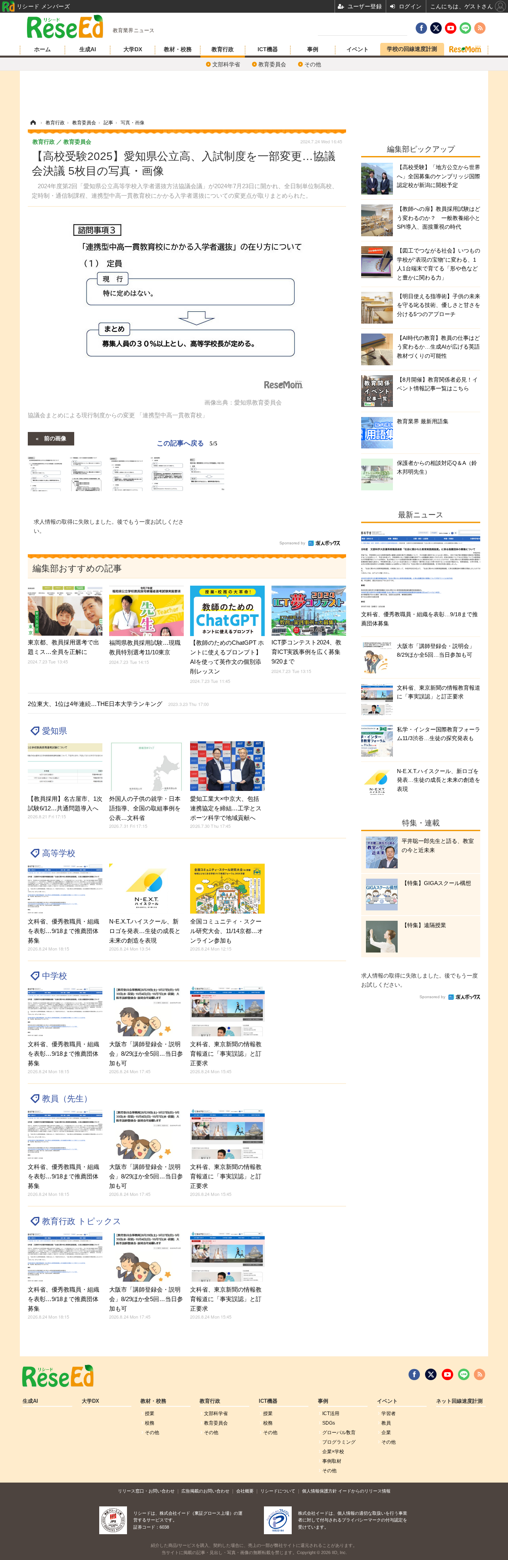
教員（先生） (67, 1098)
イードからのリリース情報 (364, 1491)
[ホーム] (33, 122)
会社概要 (245, 1491)
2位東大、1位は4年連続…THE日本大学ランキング (118, 703)
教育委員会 (272, 64)
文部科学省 (226, 64)
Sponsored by (292, 543)
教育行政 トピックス (81, 1221)
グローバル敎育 (339, 1432)
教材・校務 (178, 49)
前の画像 (55, 438)
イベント (357, 49)
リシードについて (277, 1491)
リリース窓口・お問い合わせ (146, 1491)
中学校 (54, 975)
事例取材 (331, 1461)
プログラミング (339, 1442)
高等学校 (58, 853)
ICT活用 (330, 1413)
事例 (312, 49)
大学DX (132, 49)
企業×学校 (333, 1451)
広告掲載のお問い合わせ (205, 1491)
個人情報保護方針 (319, 1491)
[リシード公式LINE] (463, 1374)
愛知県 (54, 730)
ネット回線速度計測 (459, 1401)
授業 (149, 1413)
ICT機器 (268, 49)
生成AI (87, 49)
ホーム (42, 49)
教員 (386, 1423)
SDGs (328, 1423)
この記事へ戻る (187, 442)
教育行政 (223, 49)
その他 (312, 64)
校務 (149, 1423)
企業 (386, 1432)
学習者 (388, 1413)
